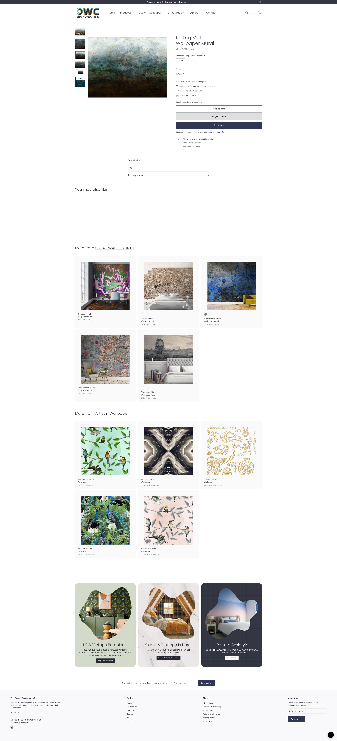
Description (134, 160)
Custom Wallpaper (150, 12)
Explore (194, 12)
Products (126, 12)
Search (130, 714)
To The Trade (175, 12)
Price (178, 69)
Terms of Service (210, 721)
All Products (208, 703)
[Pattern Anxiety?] (231, 613)
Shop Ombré (232, 658)
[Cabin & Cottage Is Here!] (168, 613)
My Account (132, 707)
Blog (128, 721)
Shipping (179, 102)
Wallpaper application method (190, 55)
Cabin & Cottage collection (173, 2)
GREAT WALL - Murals (185, 49)
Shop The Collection (105, 661)
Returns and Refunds (211, 714)
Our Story (131, 710)
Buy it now (219, 125)
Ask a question (136, 175)
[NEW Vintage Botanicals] (105, 613)
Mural (180, 61)
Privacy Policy (209, 717)
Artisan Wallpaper (112, 413)
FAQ (130, 167)
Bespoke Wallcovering (212, 707)
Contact (211, 12)
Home (111, 12)
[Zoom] (127, 67)
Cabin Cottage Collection (168, 658)
